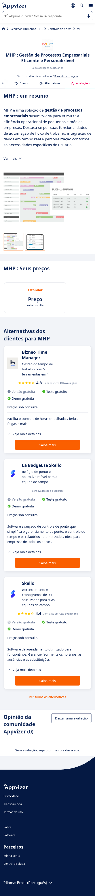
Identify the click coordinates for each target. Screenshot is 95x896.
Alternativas (52, 83)
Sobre (7, 827)
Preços (24, 83)
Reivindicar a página (66, 76)
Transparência (13, 804)
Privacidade (11, 796)
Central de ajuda (14, 864)
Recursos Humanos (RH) (26, 29)
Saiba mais (47, 445)
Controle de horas (59, 29)
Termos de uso (13, 812)
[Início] (3, 28)
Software (9, 835)
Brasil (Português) (32, 882)
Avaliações (83, 83)
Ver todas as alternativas (47, 697)
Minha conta (12, 856)
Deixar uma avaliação (71, 718)
